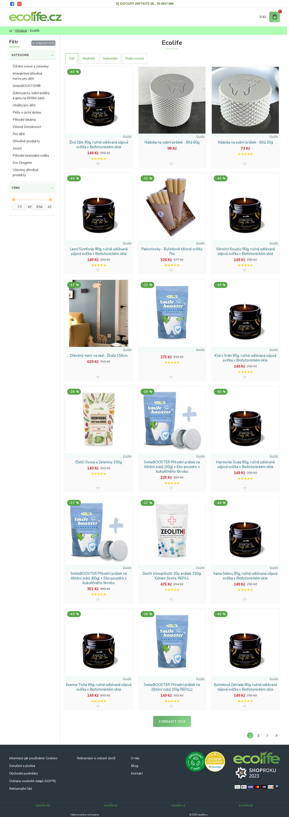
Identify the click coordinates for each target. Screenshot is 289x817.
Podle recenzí (134, 58)
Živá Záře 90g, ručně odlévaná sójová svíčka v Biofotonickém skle (98, 144)
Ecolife (127, 136)
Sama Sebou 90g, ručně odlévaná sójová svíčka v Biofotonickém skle (245, 576)
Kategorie (20, 55)
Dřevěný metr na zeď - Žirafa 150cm (99, 355)
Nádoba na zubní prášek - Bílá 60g (172, 142)
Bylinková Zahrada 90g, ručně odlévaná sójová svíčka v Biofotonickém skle (245, 687)
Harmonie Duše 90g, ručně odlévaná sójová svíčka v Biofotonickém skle (245, 464)
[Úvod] (10, 30)
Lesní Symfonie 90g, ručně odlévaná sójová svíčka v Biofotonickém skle (99, 251)
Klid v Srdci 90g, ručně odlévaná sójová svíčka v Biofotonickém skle (245, 358)
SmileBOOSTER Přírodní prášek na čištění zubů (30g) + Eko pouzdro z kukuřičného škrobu (172, 467)
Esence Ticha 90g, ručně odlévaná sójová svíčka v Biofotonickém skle (98, 687)
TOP (72, 59)
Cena (16, 188)
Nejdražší (89, 58)
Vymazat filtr (45, 43)
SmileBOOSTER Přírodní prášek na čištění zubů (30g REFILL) (172, 687)
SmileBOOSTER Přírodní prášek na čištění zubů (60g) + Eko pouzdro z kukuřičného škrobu (99, 578)
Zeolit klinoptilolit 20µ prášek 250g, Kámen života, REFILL (171, 576)
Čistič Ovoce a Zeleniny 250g (98, 462)
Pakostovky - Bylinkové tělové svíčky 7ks (171, 251)
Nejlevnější (110, 58)
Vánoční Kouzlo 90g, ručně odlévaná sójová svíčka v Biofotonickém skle (245, 251)
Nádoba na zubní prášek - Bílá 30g (245, 142)
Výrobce (21, 31)
